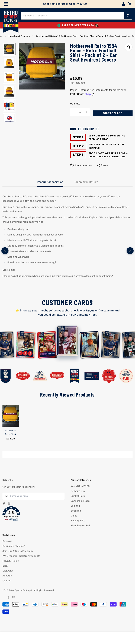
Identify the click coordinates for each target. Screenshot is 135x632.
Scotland (76, 510)
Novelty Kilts (78, 520)
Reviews (7, 541)
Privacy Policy (10, 560)
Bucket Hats (78, 495)
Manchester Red (80, 525)
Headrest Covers (19, 36)
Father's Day (78, 491)
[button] (33, 513)
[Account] (123, 4)
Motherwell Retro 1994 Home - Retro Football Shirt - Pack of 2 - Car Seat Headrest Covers (10, 432)
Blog (5, 565)
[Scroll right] (130, 250)
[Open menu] (5, 4)
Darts (74, 515)
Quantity (75, 103)
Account (7, 575)
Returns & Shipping (13, 546)
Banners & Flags (80, 500)
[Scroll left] (4, 250)
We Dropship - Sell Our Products (21, 555)
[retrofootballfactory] (11, 21)
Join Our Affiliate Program (17, 551)
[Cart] (130, 4)
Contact (6, 580)
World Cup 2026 (80, 486)
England (75, 505)
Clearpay (7, 570)
